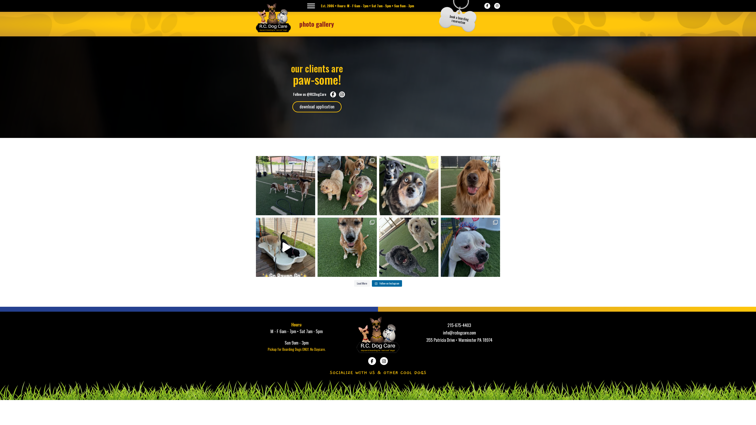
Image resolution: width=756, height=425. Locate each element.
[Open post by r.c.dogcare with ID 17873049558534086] (470, 247)
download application (317, 106)
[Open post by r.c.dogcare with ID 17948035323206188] (285, 247)
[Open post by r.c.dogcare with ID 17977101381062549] (285, 185)
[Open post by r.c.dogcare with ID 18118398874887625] (347, 247)
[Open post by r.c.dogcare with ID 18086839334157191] (408, 185)
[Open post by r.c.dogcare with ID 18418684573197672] (408, 247)
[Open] (311, 6)
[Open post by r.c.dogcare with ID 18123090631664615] (470, 185)
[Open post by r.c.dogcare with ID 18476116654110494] (347, 185)
